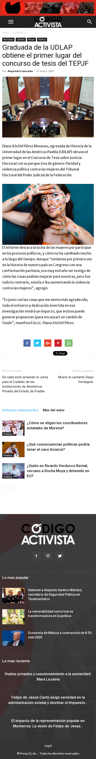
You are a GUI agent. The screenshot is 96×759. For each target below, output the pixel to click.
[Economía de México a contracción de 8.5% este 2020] (13, 638)
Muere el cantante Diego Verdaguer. (76, 379)
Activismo (19, 32)
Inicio (5, 32)
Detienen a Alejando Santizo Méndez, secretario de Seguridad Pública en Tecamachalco (55, 594)
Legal (48, 745)
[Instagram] (48, 555)
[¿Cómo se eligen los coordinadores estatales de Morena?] (13, 428)
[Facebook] (36, 556)
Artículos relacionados (20, 410)
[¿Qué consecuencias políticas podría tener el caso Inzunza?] (13, 449)
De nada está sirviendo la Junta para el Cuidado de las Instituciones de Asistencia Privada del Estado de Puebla (25, 384)
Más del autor (54, 410)
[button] (89, 22)
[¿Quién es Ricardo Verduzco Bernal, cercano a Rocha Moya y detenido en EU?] (13, 471)
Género (21, 39)
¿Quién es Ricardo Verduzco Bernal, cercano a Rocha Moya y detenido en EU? (58, 470)
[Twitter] (59, 556)
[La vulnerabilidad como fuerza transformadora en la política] (13, 617)
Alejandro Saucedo (20, 71)
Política (42, 39)
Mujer (31, 39)
